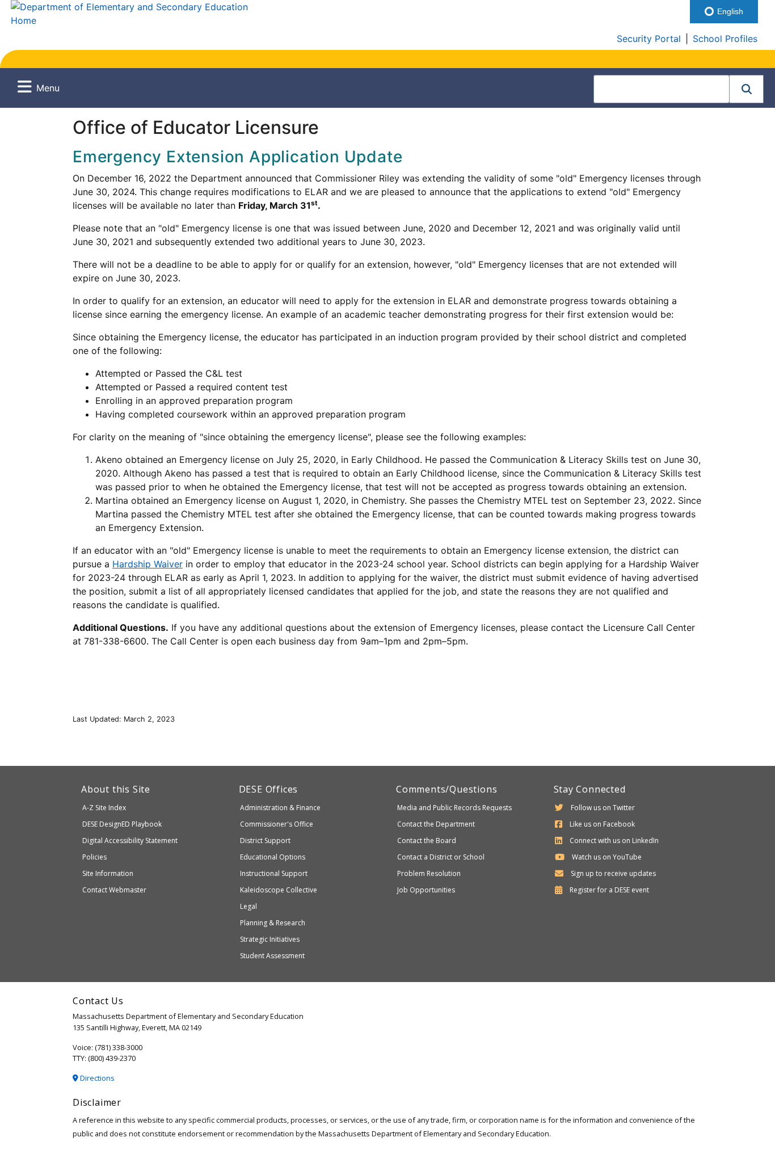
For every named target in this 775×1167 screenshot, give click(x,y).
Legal (248, 906)
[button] (747, 89)
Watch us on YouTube (607, 857)
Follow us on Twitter (603, 807)
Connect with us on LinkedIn (614, 840)
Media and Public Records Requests (454, 807)
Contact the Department (436, 824)
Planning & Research (272, 923)
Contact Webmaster (114, 890)
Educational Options (272, 857)
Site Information (107, 873)
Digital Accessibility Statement (130, 840)
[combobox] (661, 89)
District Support (265, 840)
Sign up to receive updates (613, 873)
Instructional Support (274, 873)
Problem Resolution (429, 873)
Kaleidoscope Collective (278, 890)
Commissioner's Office (276, 824)
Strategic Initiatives (270, 939)
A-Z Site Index (104, 807)
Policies (94, 857)
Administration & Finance (280, 807)
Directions (96, 1078)
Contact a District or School (441, 857)
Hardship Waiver (147, 564)
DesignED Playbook (122, 824)
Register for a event (609, 890)
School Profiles (725, 38)
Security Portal (649, 38)
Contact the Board (426, 840)
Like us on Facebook (602, 824)
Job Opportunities (426, 890)
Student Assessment (272, 955)
